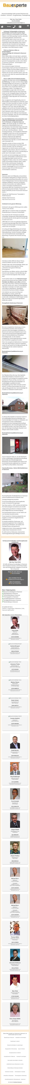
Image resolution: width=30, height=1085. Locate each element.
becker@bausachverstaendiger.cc (15, 756)
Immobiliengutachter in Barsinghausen (12, 1079)
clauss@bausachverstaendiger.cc (15, 689)
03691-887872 (15, 705)
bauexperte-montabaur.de (15, 863)
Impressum (23, 1079)
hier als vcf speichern (15, 583)
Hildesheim (18, 608)
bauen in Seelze (21, 1048)
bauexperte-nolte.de (15, 639)
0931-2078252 (15, 968)
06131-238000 (15, 942)
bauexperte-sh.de (15, 725)
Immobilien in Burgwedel (8, 1075)
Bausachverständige (19, 166)
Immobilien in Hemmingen (21, 1037)
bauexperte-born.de (15, 890)
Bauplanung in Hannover (9, 1037)
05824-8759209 (15, 651)
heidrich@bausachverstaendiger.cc (15, 724)
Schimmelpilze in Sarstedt (20, 1071)
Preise (9, 26)
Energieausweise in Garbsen (15, 1052)
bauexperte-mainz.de (15, 944)
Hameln (12, 610)
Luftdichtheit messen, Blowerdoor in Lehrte (15, 1064)
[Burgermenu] (28, 26)
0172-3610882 (15, 781)
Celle (22, 608)
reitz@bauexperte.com (15, 997)
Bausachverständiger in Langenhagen (15, 1045)
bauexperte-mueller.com (15, 1024)
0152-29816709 (15, 806)
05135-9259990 (15, 21)
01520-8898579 (15, 688)
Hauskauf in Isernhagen (21, 1056)
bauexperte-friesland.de (15, 671)
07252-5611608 (15, 996)
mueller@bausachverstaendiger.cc (15, 943)
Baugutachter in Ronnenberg (11, 1048)
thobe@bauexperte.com (15, 670)
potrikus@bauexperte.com (15, 862)
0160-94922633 (15, 755)
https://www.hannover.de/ (8, 199)
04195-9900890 (15, 723)
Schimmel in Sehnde (9, 1071)
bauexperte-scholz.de (15, 707)
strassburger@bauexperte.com (15, 783)
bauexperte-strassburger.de (15, 784)
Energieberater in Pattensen (9, 1056)
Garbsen (4, 608)
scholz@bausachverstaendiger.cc (15, 706)
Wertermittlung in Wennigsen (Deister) (15, 1067)
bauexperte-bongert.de (15, 653)
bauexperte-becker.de (15, 757)
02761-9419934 (15, 888)
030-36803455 (15, 834)
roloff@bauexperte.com (15, 836)
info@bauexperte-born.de (15, 889)
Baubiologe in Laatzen (15, 1041)
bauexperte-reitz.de (15, 998)
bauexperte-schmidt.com (15, 808)
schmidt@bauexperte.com (15, 807)
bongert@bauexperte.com (15, 652)
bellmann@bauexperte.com (15, 969)
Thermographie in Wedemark (20, 1075)
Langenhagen (10, 608)
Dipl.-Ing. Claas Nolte (16, 19)
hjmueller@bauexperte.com (15, 1023)
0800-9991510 (15, 861)
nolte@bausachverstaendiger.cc (16, 22)
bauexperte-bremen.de (15, 690)
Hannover (4, 610)
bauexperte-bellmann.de (15, 970)
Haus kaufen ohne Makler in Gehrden (15, 1060)
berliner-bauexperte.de (15, 837)
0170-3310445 (15, 669)
